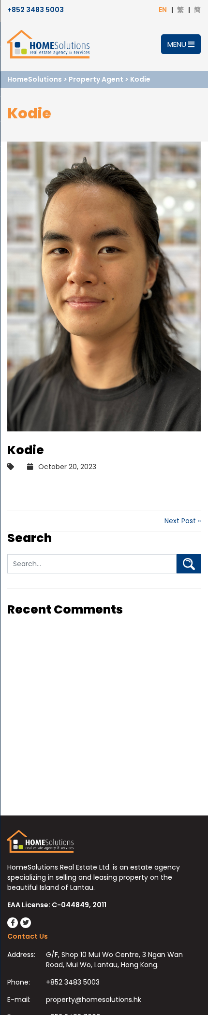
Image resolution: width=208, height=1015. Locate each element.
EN (163, 9)
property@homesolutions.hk (93, 999)
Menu (177, 44)
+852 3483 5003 (35, 9)
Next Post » (182, 521)
